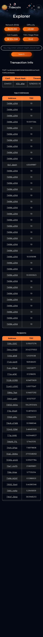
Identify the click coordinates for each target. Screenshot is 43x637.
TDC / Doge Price (30, 35)
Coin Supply (12, 35)
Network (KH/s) (12, 25)
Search (21, 54)
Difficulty (31, 25)
